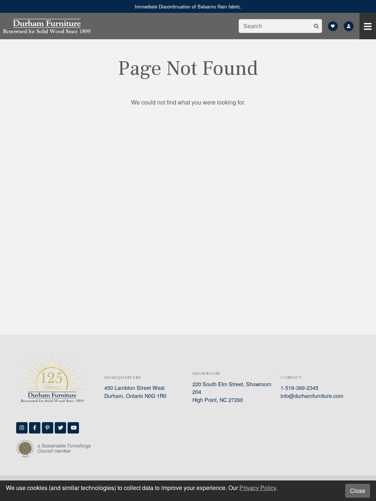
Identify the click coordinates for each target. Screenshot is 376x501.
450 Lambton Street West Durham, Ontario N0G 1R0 (135, 391)
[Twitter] (60, 428)
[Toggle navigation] (367, 26)
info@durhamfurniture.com (312, 395)
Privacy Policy (257, 487)
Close (357, 490)
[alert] (188, 6)
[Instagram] (22, 428)
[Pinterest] (47, 428)
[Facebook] (34, 428)
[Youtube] (73, 428)
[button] (316, 26)
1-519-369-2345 (299, 387)
